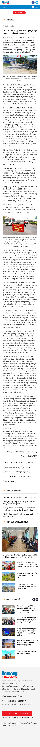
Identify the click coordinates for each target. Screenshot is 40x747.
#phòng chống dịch (22, 472)
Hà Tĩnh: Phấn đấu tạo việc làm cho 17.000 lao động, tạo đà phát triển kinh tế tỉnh (19, 556)
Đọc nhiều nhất (13, 599)
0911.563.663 (9, 701)
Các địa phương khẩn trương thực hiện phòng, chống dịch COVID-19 (20, 31)
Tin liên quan (14, 491)
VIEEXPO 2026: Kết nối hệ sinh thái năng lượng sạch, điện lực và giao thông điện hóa (27, 620)
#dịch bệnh (19, 462)
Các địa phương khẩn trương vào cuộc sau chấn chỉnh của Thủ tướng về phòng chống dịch (19, 509)
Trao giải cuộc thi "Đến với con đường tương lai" (26, 652)
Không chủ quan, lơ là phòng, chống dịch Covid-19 (20, 497)
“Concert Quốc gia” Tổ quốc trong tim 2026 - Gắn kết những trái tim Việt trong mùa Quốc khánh (27, 609)
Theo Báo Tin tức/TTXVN (29, 456)
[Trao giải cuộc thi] (8, 654)
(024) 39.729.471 (21, 701)
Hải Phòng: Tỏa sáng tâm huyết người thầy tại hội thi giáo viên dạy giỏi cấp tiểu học (27, 564)
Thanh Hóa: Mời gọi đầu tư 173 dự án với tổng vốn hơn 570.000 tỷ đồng (26, 586)
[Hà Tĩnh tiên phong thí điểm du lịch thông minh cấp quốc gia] (8, 576)
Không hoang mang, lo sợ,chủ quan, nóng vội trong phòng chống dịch (19, 503)
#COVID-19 (8, 462)
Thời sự (11, 20)
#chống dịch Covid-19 (12, 467)
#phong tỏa (25, 476)
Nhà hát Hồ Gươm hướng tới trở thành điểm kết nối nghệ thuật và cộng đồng (27, 642)
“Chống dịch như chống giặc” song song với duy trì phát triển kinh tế (20, 515)
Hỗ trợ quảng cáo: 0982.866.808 (17, 713)
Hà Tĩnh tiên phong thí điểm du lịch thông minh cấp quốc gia (27, 575)
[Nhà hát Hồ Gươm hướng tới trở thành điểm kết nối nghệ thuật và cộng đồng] (8, 643)
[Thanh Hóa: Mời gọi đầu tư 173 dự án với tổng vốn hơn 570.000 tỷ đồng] (8, 587)
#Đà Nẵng (8, 472)
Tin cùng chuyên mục (17, 522)
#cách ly (30, 462)
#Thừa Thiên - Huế (11, 476)
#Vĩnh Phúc (26, 467)
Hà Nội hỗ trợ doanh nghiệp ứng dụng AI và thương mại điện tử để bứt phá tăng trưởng (27, 632)
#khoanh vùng (9, 481)
